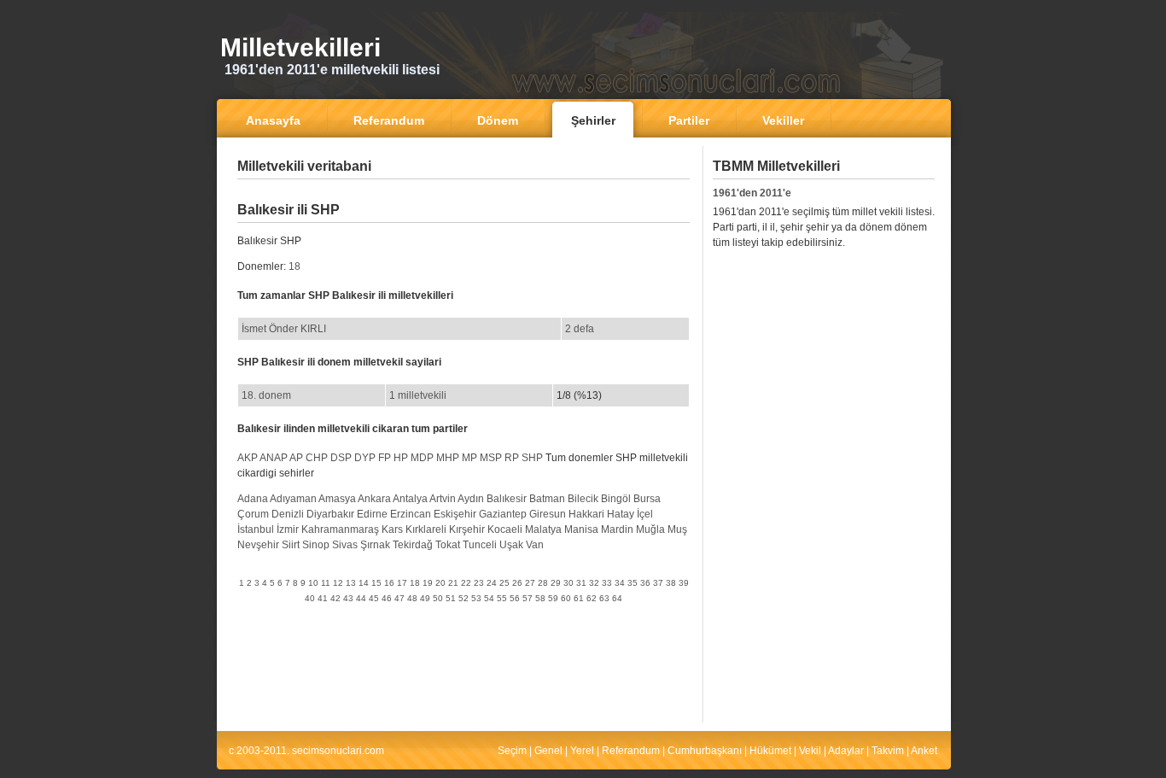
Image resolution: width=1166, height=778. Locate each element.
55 (502, 598)
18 (294, 266)
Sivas (345, 545)
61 (579, 598)
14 (364, 583)
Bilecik (583, 499)
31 (581, 583)
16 (389, 583)
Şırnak (375, 545)
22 (466, 583)
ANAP (273, 458)
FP (384, 458)
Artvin (442, 499)
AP (296, 458)
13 (351, 583)
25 (504, 583)
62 (591, 598)
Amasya (337, 499)
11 (325, 583)
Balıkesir (507, 499)
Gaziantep (503, 514)
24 (492, 583)
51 (451, 598)
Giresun (547, 514)
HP (401, 458)
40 (310, 598)
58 (540, 598)
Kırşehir (467, 529)
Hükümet (770, 751)
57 (527, 598)
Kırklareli (425, 529)
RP (511, 458)
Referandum (631, 751)
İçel (645, 514)
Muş (677, 529)
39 (684, 583)
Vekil (810, 751)
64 (617, 598)
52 (463, 598)
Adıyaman (293, 499)
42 (335, 598)
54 (489, 598)
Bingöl (616, 499)
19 (428, 583)
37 (658, 583)
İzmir (288, 529)
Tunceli (480, 545)
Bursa (647, 499)
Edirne (372, 514)
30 (568, 583)
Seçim (512, 751)
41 (323, 598)
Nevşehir (258, 545)
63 (604, 598)
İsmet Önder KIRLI (284, 329)
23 (479, 583)
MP (469, 458)
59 (553, 598)
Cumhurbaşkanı (705, 751)
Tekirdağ (413, 545)
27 (530, 583)
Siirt (291, 545)
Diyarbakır (330, 514)
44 (361, 598)
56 (515, 598)
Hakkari (586, 514)
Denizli (287, 514)
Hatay (620, 514)
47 (399, 598)
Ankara (374, 499)
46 (387, 598)
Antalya (410, 499)
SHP (532, 458)
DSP (341, 458)
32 (594, 583)
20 (440, 583)
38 (671, 583)
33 (607, 583)
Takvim (888, 751)
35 (632, 583)
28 (543, 583)
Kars (392, 529)
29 (556, 583)
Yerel (582, 751)
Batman (547, 499)
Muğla (650, 529)
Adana (252, 499)
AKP (247, 458)
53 (476, 598)
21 (453, 583)
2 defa (579, 329)
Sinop (315, 545)
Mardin (617, 529)
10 (313, 583)
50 (438, 598)
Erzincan (410, 514)
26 (517, 583)
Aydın (471, 499)
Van (535, 545)
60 (566, 598)
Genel (548, 751)
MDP (422, 458)
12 (338, 583)
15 (376, 583)
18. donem (266, 395)
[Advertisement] (463, 191)
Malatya (543, 529)
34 (620, 583)
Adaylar (846, 751)
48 (412, 598)
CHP (317, 458)
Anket (924, 751)
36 (645, 583)
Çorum (253, 514)
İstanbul (255, 529)
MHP (447, 458)
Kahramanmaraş (340, 529)
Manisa (581, 529)
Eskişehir (455, 514)
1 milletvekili (417, 395)
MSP (491, 458)
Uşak (511, 545)
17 (402, 583)
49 (425, 598)
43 (348, 598)
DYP (365, 458)
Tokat (447, 545)
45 (374, 598)
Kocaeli (504, 529)
